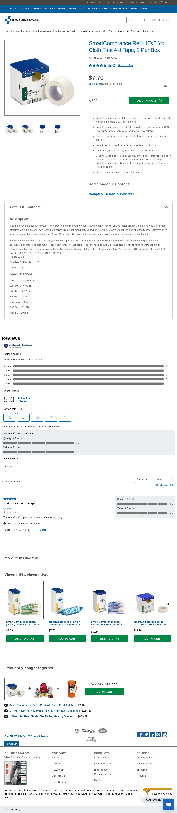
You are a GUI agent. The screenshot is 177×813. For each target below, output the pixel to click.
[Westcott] (89, 733)
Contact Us (58, 775)
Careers (56, 763)
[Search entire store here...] (167, 20)
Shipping (93, 84)
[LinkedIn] (152, 736)
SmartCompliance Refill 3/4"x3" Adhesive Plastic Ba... (24, 623)
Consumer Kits (103, 763)
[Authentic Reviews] (18, 346)
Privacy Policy (145, 757)
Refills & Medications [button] (89, 9)
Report (42, 530)
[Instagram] (158, 736)
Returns (141, 775)
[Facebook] (140, 736)
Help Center (59, 782)
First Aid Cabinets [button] (33, 9)
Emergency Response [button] (55, 9)
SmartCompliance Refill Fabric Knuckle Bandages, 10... (107, 624)
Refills (97, 780)
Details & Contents (25, 207)
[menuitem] (89, 2)
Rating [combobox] (8, 466)
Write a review (125, 65)
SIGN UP (12, 743)
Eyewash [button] (72, 9)
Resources (120, 2)
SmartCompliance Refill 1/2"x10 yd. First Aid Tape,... (151, 623)
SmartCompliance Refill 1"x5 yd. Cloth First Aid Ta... (42, 705)
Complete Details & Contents (111, 194)
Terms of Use (144, 763)
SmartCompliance (40, 31)
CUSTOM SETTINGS (158, 799)
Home (7, 31)
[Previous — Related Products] (9, 604)
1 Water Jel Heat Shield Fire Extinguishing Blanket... (42, 716)
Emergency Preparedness (102, 771)
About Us (104, 2)
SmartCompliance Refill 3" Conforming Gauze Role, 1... (65, 623)
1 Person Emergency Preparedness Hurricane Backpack (44, 710)
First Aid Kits (101, 757)
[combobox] (148, 20)
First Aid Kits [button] (15, 9)
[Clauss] (102, 733)
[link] (24, 399)
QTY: (93, 100)
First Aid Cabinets (21, 31)
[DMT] (91, 742)
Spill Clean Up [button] (109, 9)
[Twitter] (146, 736)
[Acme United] (77, 733)
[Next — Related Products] (168, 604)
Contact (90, 2)
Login (153, 2)
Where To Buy (138, 2)
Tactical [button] (123, 9)
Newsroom (58, 769)
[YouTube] (164, 736)
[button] (165, 86)
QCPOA (7, 508)
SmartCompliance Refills (64, 31)
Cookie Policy (13, 809)
